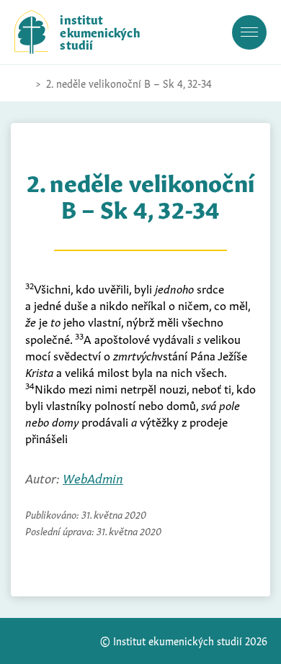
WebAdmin (93, 477)
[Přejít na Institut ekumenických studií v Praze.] (21, 83)
